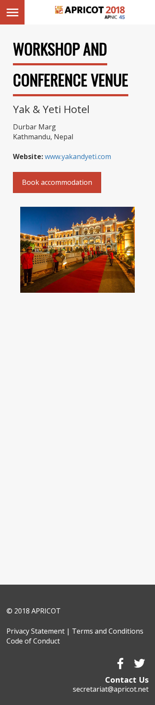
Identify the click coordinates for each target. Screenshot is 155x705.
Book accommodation (57, 182)
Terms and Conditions (107, 631)
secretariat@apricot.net (111, 689)
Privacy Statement (35, 631)
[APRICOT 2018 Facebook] (120, 663)
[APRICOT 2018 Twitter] (139, 663)
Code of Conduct (33, 641)
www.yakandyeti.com (78, 156)
